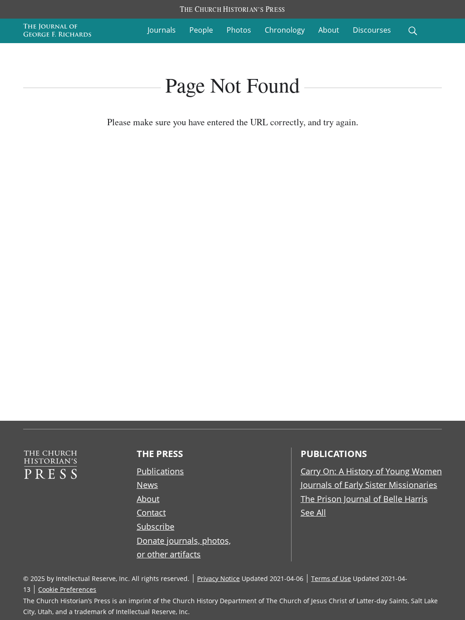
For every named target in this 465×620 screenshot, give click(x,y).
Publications (160, 471)
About (328, 30)
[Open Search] (413, 31)
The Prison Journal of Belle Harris (364, 498)
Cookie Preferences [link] (67, 589)
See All (313, 512)
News (147, 484)
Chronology (285, 30)
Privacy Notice (218, 578)
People (201, 30)
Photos (239, 30)
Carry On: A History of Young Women (371, 471)
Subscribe (155, 526)
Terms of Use (331, 578)
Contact (151, 512)
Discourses (372, 30)
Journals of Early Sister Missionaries (369, 484)
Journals (162, 30)
